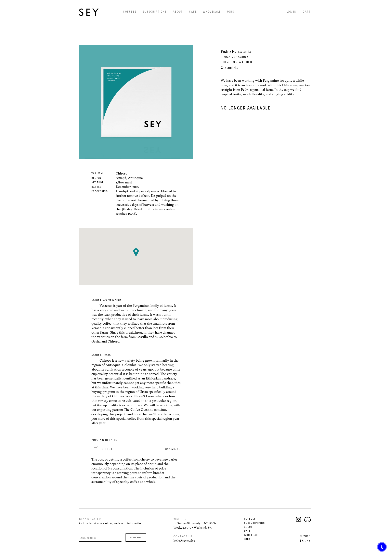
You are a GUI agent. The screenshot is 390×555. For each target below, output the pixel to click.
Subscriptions (155, 11)
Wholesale (212, 11)
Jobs (230, 11)
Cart (307, 11)
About (178, 11)
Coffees (129, 11)
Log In (291, 11)
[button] (382, 547)
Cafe (193, 11)
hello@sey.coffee (184, 540)
